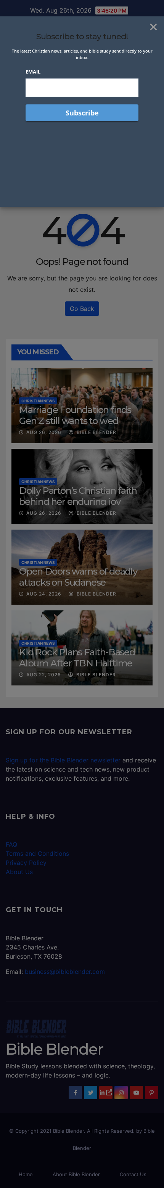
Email (33, 71)
